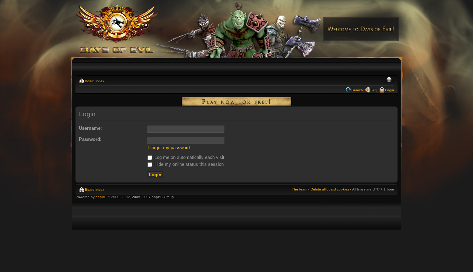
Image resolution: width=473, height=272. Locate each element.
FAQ (374, 90)
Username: (90, 128)
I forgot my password (169, 147)
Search (357, 90)
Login (389, 90)
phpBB (101, 197)
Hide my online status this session (188, 164)
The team (299, 189)
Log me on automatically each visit (188, 157)
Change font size (389, 80)
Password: (90, 139)
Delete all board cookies (330, 189)
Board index (94, 81)
